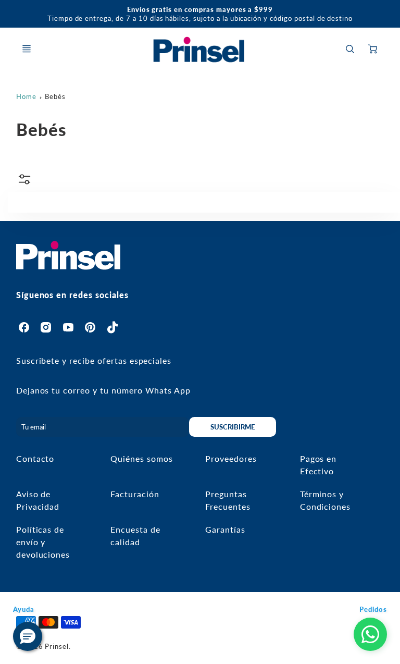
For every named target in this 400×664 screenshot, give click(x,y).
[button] (27, 636)
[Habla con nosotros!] (370, 634)
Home (26, 96)
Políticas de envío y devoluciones (43, 541)
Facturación (134, 494)
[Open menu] (26, 49)
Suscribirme (233, 427)
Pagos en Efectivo (318, 464)
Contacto (35, 458)
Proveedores (231, 458)
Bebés (55, 96)
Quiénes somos (141, 458)
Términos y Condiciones (325, 500)
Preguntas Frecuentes (228, 500)
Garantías (225, 529)
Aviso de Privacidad (38, 500)
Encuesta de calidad (135, 535)
